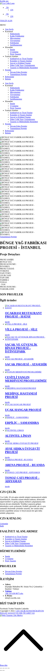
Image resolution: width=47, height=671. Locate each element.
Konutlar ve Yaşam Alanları (21, 61)
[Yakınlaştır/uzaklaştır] (9, 668)
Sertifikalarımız (16, 45)
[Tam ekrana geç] (6, 668)
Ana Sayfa (9, 29)
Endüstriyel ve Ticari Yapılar (21, 59)
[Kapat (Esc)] (1, 668)
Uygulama (14, 52)
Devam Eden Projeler (18, 72)
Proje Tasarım (15, 54)
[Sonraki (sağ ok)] (4, 670)
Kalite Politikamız (17, 36)
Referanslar (9, 77)
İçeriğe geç (4, 1)
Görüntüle (4, 524)
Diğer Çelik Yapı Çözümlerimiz (22, 65)
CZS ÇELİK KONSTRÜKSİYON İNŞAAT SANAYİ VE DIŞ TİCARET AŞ (22, 612)
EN (11, 10)
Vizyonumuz (15, 40)
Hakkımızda (15, 34)
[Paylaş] (4, 668)
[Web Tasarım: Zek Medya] (11, 615)
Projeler (8, 70)
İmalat (12, 49)
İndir (2, 526)
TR (7, 8)
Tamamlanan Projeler (18, 74)
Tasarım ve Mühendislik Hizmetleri (24, 68)
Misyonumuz (15, 38)
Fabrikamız (14, 43)
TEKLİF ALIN (6, 21)
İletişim (8, 79)
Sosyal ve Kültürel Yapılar (20, 63)
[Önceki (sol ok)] (1, 670)
